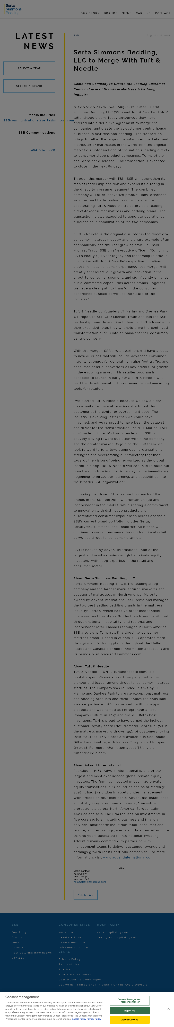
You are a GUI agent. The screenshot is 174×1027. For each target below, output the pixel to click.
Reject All (129, 1010)
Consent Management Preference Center (129, 1000)
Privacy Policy (94, 1019)
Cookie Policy (79, 1019)
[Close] (168, 1009)
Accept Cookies (129, 1019)
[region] (87, 1009)
